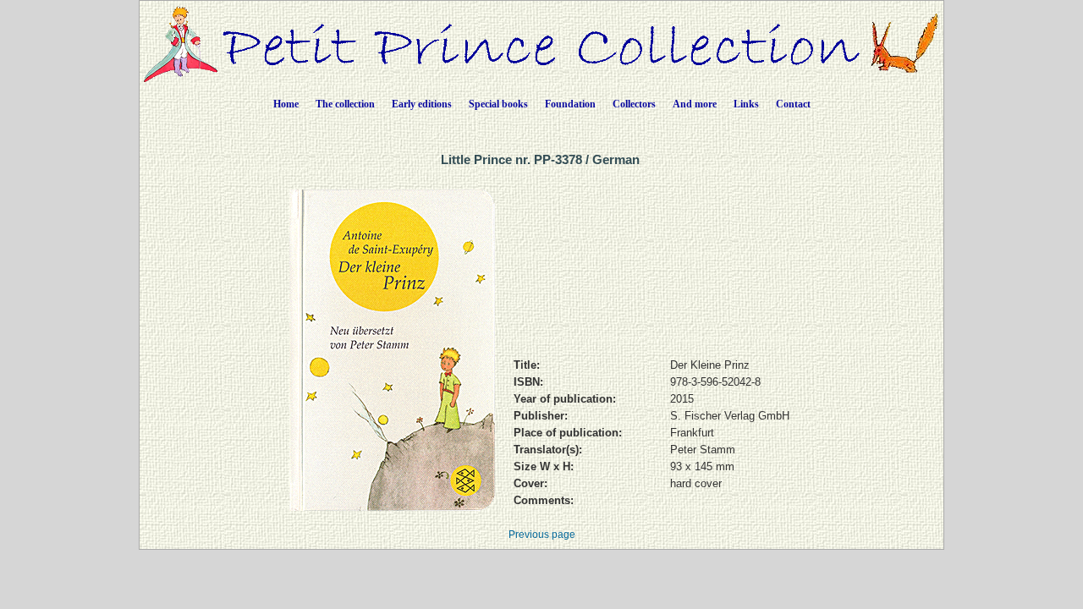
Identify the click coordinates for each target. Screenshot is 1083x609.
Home (286, 104)
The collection (345, 104)
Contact (793, 104)
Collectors (634, 104)
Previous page (542, 534)
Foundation (570, 104)
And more (695, 104)
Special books (498, 104)
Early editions (422, 104)
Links (746, 104)
